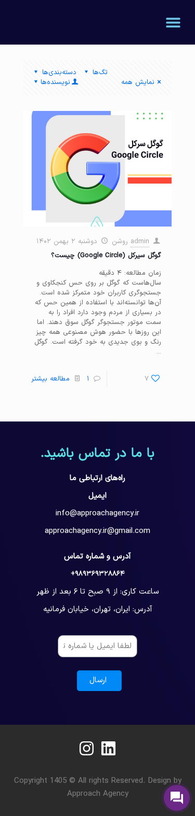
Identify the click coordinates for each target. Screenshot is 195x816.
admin (140, 241)
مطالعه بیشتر (50, 379)
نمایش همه (137, 82)
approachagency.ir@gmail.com (97, 531)
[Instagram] (87, 748)
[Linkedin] (108, 748)
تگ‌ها (100, 72)
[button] (173, 22)
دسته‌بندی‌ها (59, 72)
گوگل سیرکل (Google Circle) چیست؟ (106, 255)
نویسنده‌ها (55, 82)
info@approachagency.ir (97, 513)
